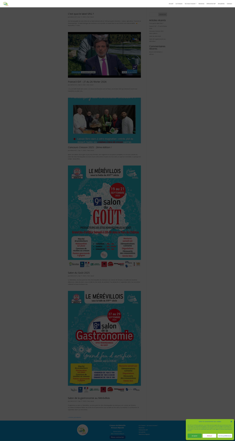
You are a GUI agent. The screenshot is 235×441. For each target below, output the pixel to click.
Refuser (209, 436)
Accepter (194, 436)
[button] (231, 421)
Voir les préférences (224, 436)
